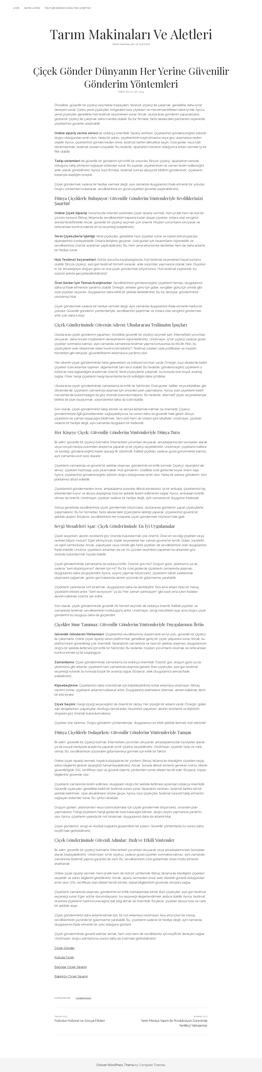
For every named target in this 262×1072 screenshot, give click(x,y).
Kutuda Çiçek (64, 957)
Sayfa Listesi (32, 8)
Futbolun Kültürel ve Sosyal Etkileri (79, 1021)
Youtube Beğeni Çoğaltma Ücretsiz (68, 8)
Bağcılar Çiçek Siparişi (70, 967)
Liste (16, 8)
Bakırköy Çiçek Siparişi (71, 976)
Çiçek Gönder (64, 948)
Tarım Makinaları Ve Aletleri (131, 33)
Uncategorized (83, 998)
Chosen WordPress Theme (115, 1065)
